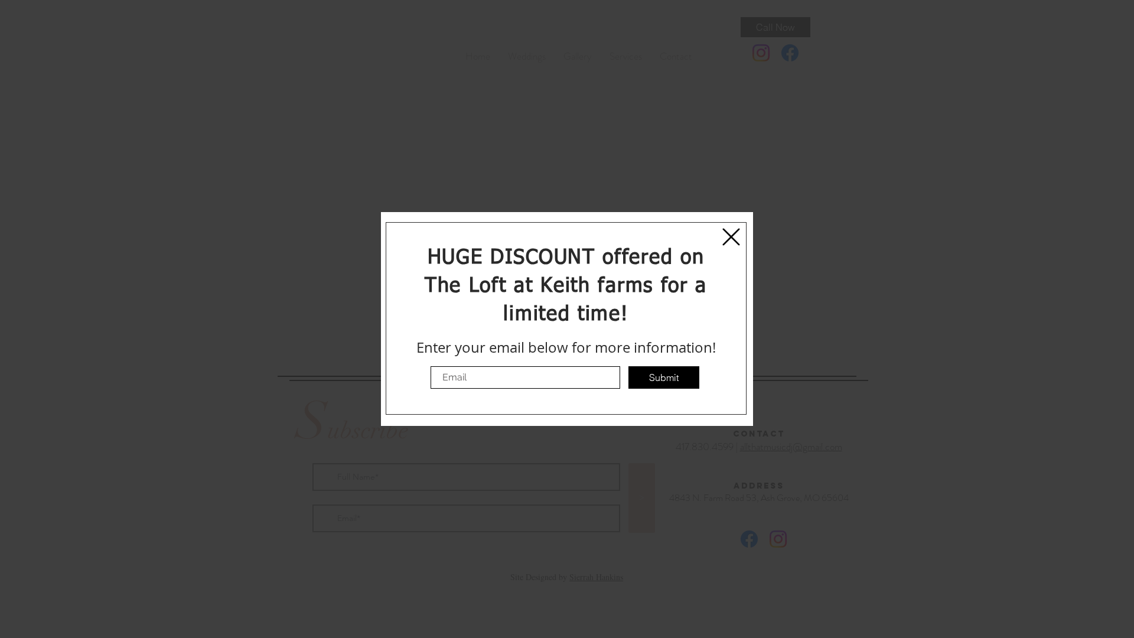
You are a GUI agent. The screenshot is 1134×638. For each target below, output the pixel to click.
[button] (731, 237)
